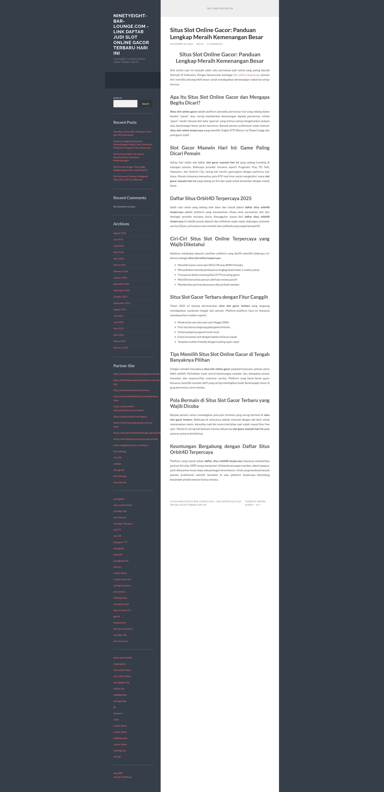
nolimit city (118, 688)
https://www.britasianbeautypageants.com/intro (137, 373)
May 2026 (118, 252)
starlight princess (122, 585)
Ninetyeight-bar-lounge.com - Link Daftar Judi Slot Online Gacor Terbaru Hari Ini (131, 34)
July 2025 (118, 315)
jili (114, 707)
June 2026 (118, 245)
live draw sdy (119, 482)
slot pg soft (118, 470)
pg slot (116, 616)
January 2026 (120, 277)
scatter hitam (120, 573)
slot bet (117, 756)
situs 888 (118, 773)
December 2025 (121, 284)
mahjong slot (119, 663)
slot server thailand (123, 628)
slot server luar (120, 641)
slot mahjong (119, 451)
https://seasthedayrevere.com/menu (131, 390)
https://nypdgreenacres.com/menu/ (130, 445)
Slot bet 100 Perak (122, 777)
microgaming (119, 701)
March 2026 (119, 265)
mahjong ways (120, 597)
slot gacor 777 (120, 542)
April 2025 (118, 334)
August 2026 (119, 233)
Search (117, 98)
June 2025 (118, 322)
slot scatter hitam (122, 670)
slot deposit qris (121, 604)
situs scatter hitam (122, 505)
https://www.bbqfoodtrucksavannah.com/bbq (135, 439)
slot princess (119, 591)
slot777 (117, 529)
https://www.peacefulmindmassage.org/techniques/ (139, 432)
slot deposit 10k (121, 682)
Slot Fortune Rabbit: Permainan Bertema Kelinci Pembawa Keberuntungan (128, 157)
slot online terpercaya (246, 74)
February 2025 (120, 347)
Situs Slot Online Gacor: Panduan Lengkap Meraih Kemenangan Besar (216, 33)
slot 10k (117, 457)
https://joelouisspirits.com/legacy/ (130, 416)
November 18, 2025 (181, 44)
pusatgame (118, 498)
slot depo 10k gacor (123, 523)
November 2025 (121, 290)
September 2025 (121, 303)
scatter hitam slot (122, 579)
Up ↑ (258, 505)
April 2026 (118, 258)
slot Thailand (119, 517)
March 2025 (119, 341)
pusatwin (117, 554)
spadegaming (119, 694)
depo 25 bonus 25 (122, 610)
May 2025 (118, 328)
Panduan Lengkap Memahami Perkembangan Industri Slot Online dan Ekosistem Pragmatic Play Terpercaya (132, 144)
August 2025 (119, 309)
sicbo (115, 719)
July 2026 (118, 239)
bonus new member (122, 657)
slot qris (117, 567)
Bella (200, 44)
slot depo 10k (120, 511)
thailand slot (119, 622)
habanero (118, 713)
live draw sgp (119, 476)
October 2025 (120, 296)
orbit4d (117, 463)
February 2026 (120, 271)
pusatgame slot (121, 560)
